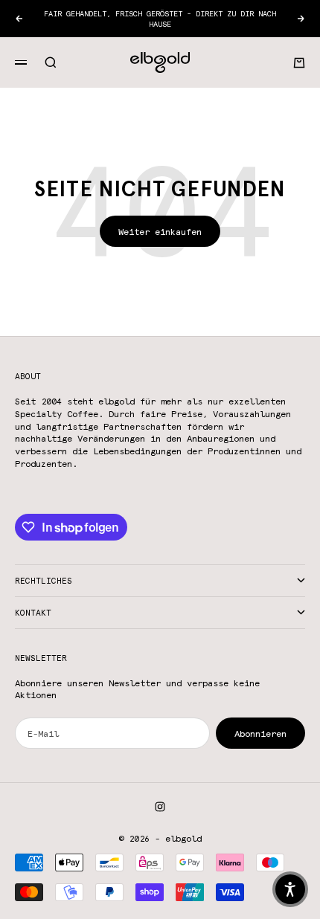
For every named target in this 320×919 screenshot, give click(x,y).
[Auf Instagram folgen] (160, 807)
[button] (290, 889)
